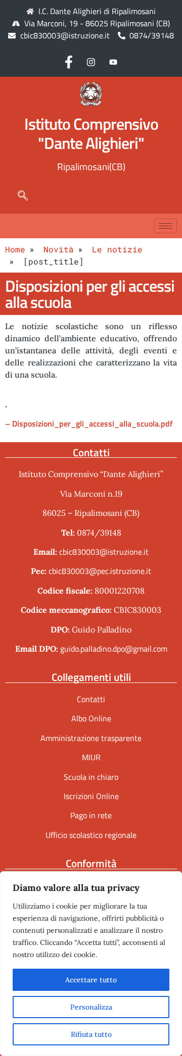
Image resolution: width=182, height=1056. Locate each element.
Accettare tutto (91, 979)
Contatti (91, 699)
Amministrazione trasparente (91, 738)
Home (15, 249)
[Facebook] (68, 61)
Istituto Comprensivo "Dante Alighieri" (91, 133)
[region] (91, 963)
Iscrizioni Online (91, 796)
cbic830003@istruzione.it (65, 35)
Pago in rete (91, 815)
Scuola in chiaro (91, 777)
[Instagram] (91, 61)
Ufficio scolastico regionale (91, 835)
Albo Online (91, 718)
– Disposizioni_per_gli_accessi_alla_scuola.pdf (89, 423)
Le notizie (117, 249)
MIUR (91, 757)
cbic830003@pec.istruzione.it (100, 571)
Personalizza (91, 1007)
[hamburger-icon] (165, 226)
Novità (58, 249)
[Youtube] (113, 61)
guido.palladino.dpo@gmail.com (113, 649)
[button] (18, 195)
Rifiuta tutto (91, 1034)
